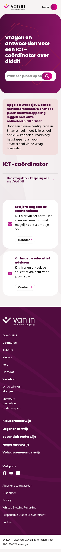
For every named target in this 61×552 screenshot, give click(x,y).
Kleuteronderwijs (17, 421)
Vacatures (10, 343)
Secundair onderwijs (19, 436)
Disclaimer (9, 493)
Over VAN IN (10, 335)
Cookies (7, 522)
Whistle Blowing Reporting (19, 507)
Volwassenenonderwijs (21, 452)
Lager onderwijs (15, 429)
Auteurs (8, 350)
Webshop (9, 379)
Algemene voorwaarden (17, 485)
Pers (5, 365)
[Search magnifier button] (47, 76)
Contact (8, 372)
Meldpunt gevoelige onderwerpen (11, 403)
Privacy (7, 500)
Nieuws (7, 357)
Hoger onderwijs (16, 444)
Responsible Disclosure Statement (24, 515)
